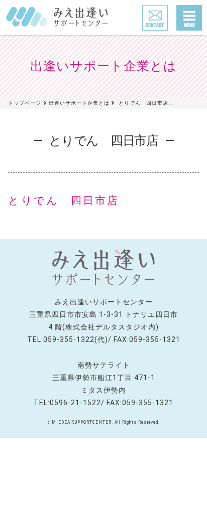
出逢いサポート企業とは (79, 103)
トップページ (24, 103)
